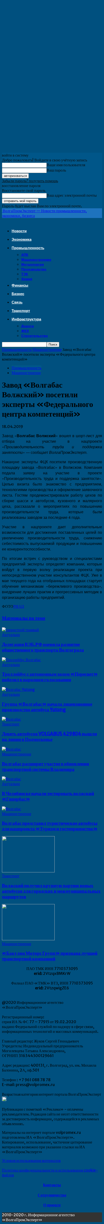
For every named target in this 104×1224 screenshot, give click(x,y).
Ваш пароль (56, 170)
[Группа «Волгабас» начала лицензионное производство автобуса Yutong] (18, 689)
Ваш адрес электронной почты (72, 195)
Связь (17, 302)
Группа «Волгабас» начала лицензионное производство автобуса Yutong (47, 706)
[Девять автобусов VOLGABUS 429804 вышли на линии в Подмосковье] (11, 719)
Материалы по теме (23, 618)
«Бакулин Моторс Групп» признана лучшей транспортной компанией (49, 956)
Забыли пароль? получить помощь (30, 180)
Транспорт (21, 311)
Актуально (11, 634)
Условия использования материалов (31, 1160)
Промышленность (28, 248)
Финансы (20, 285)
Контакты (52, 1184)
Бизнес (18, 294)
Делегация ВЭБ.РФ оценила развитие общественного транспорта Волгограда (43, 647)
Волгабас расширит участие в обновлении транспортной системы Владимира (45, 766)
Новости (19, 231)
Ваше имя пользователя (66, 164)
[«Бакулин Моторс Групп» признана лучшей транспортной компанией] (28, 938)
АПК (24, 255)
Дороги (27, 326)
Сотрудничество (52, 1195)
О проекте (52, 1204)
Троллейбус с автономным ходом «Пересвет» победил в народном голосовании (50, 676)
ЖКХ (25, 331)
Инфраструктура (26, 319)
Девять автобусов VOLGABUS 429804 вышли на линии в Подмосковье (49, 736)
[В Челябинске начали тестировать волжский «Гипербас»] (11, 778)
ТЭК (24, 274)
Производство (33, 269)
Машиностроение (36, 259)
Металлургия (32, 264)
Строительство (34, 336)
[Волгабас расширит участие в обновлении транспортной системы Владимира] (11, 749)
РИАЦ (18, 606)
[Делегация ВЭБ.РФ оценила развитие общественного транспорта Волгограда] (20, 629)
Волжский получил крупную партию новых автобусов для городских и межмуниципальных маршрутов (51, 891)
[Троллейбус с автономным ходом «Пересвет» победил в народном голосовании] (21, 659)
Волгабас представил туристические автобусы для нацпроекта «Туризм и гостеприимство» (49, 826)
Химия (26, 279)
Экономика (21, 239)
